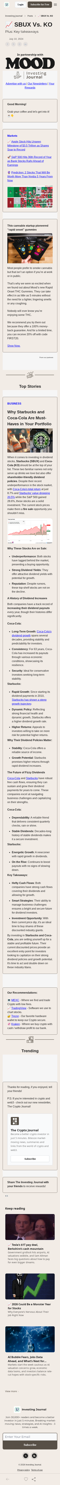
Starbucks (32, 778)
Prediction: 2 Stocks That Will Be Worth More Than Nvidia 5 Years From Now (30, 176)
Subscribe (30, 1158)
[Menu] (55, 4)
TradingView (18, 1008)
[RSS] (34, 1455)
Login (21, 4)
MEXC (15, 1000)
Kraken (15, 1024)
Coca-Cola (13, 778)
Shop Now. (13, 345)
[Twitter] (25, 1455)
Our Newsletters (37, 83)
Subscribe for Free (39, 4)
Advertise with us (16, 83)
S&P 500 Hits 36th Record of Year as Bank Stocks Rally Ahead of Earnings (29, 161)
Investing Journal (13, 16)
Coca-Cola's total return (27, 489)
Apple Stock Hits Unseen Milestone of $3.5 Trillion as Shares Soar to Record (28, 145)
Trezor (15, 1016)
